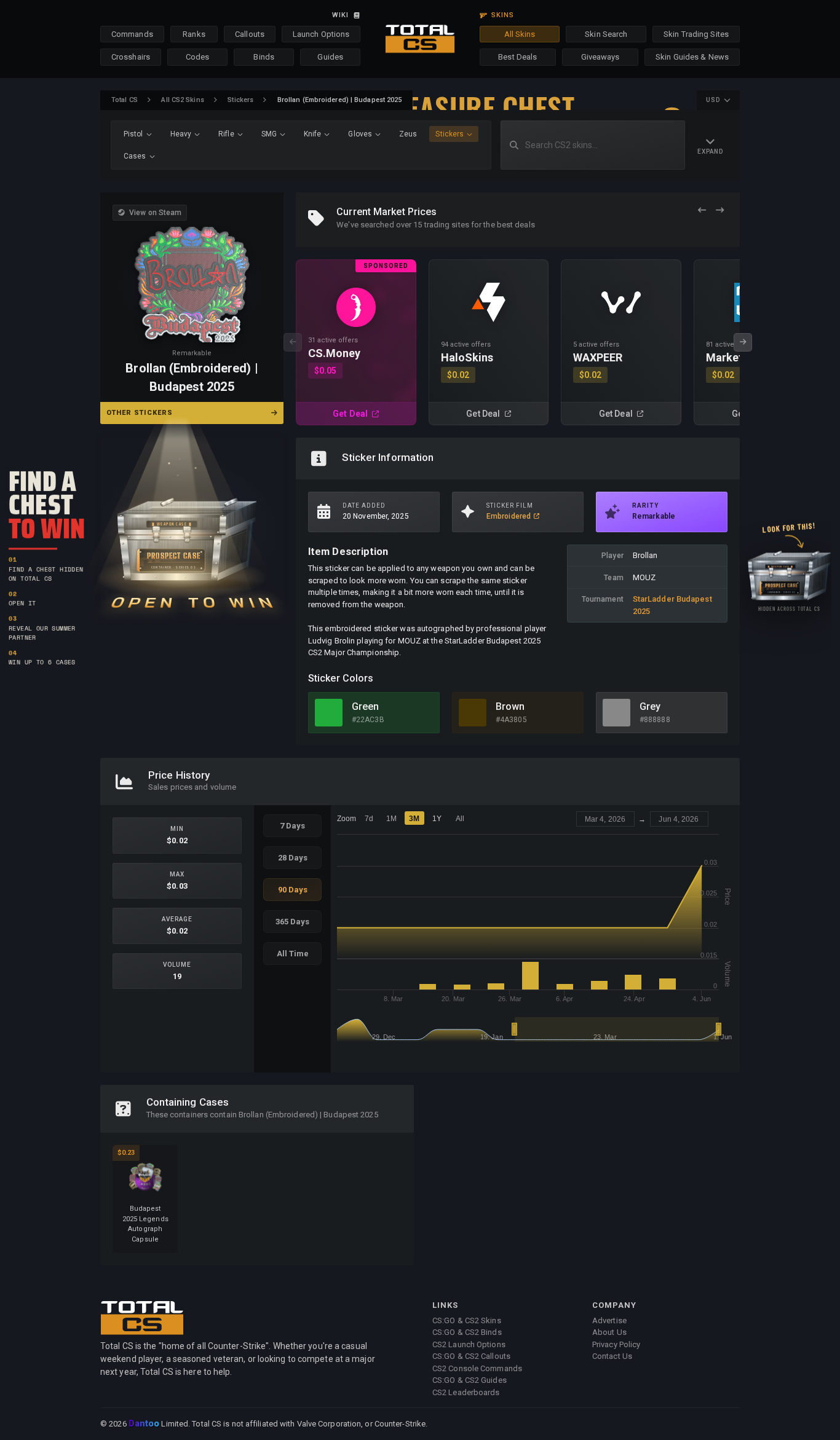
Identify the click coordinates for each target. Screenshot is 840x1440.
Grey (650, 706)
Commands (132, 34)
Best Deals (517, 56)
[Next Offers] (719, 210)
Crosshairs (130, 56)
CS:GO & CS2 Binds (467, 1332)
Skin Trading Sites (696, 34)
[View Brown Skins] (472, 712)
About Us (609, 1332)
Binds (263, 56)
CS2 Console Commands (477, 1368)
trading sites (446, 224)
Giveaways (600, 56)
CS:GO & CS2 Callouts (471, 1356)
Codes (198, 56)
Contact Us (612, 1356)
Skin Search (606, 34)
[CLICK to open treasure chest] (191, 520)
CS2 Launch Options (468, 1344)
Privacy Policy (616, 1344)
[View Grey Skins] (616, 712)
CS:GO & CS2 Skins (466, 1320)
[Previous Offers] (702, 210)
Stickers (240, 100)
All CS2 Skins (182, 100)
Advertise (609, 1320)
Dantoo (144, 1424)
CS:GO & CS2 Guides (469, 1380)
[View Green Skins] (329, 712)
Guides (330, 56)
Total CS (124, 100)
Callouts (249, 34)
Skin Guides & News (692, 56)
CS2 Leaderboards (466, 1392)
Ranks (194, 34)
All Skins (520, 34)
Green (365, 706)
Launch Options (321, 34)
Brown (510, 706)
